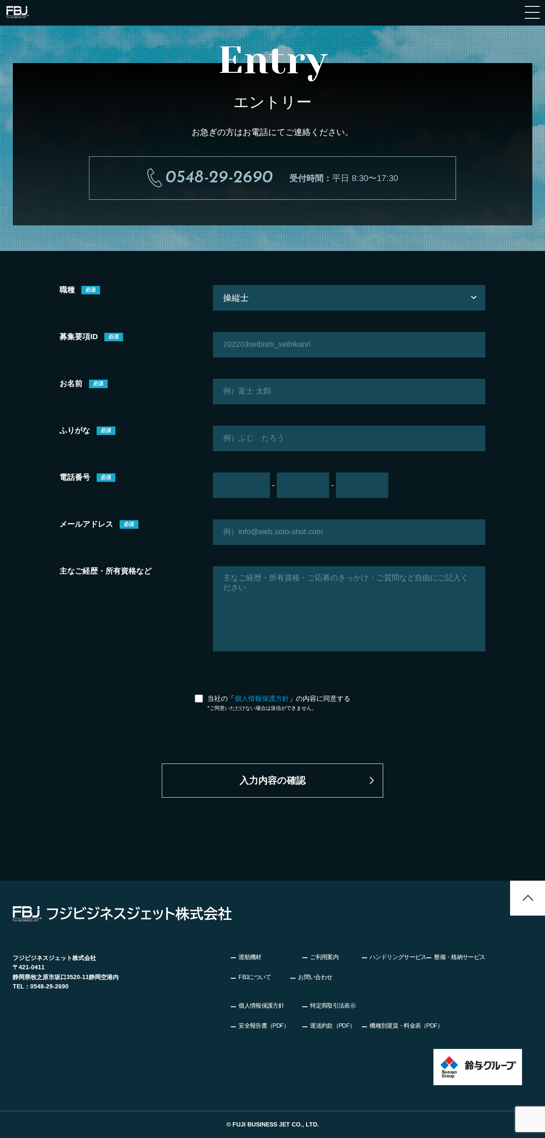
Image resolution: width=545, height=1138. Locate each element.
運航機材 (249, 957)
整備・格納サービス (459, 957)
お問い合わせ (315, 977)
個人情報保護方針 (262, 698)
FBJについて (254, 977)
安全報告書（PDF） (263, 1025)
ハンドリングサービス (398, 957)
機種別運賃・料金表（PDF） (406, 1025)
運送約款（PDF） (332, 1025)
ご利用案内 (324, 957)
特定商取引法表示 (332, 1005)
